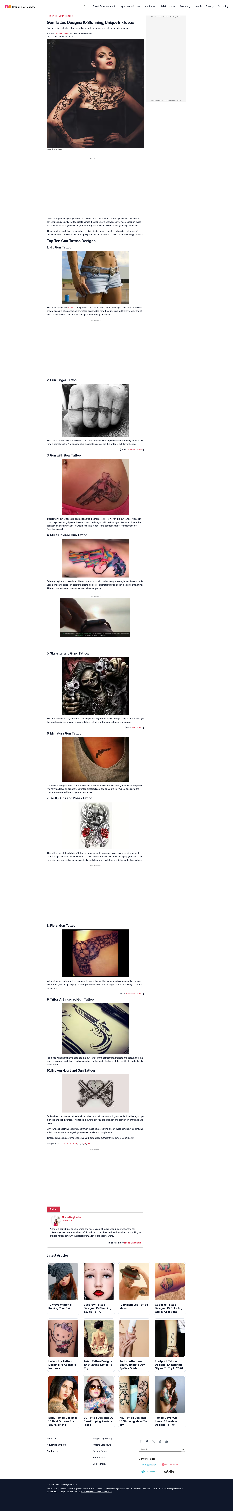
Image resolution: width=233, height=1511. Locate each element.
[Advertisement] (95, 181)
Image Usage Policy (102, 1438)
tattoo (71, 307)
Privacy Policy (100, 1451)
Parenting (184, 6)
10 (88, 1143)
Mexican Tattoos (134, 449)
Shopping (223, 6)
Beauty (210, 6)
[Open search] (85, 6)
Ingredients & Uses (129, 6)
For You (59, 15)
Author (53, 1209)
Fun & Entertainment (104, 6)
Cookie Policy (99, 1463)
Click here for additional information (96, 1492)
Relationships (167, 6)
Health (198, 6)
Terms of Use (99, 1457)
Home (50, 15)
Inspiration (150, 6)
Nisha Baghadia (71, 1217)
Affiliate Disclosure (102, 1444)
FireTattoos (137, 727)
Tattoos (69, 15)
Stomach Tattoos (134, 993)
